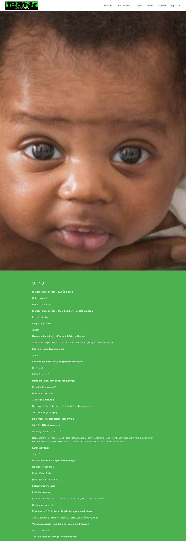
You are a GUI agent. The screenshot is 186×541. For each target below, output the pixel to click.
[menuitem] (109, 5)
